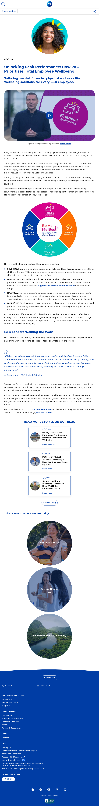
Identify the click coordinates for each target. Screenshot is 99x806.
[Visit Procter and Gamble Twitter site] (41, 789)
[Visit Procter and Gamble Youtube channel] (49, 789)
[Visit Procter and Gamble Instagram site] (58, 789)
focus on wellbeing (41, 409)
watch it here (65, 144)
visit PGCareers (44, 412)
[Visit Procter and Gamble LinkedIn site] (66, 789)
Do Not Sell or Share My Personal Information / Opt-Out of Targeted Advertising (22, 764)
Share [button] (95, 11)
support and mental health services (56, 286)
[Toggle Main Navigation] (95, 4)
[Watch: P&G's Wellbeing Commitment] (49, 115)
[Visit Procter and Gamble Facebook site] (33, 789)
